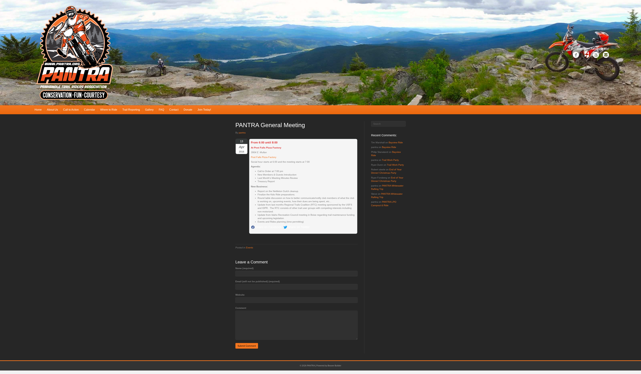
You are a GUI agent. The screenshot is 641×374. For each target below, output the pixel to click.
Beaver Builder (334, 365)
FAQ (161, 109)
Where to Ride (108, 109)
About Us (52, 109)
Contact (173, 109)
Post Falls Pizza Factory (263, 157)
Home (38, 109)
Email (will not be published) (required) (257, 281)
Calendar (89, 109)
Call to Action (71, 109)
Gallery (149, 109)
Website (240, 294)
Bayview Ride (396, 142)
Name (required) (244, 268)
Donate (188, 109)
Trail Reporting (131, 109)
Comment (240, 308)
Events (249, 247)
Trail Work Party (390, 160)
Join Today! (204, 109)
